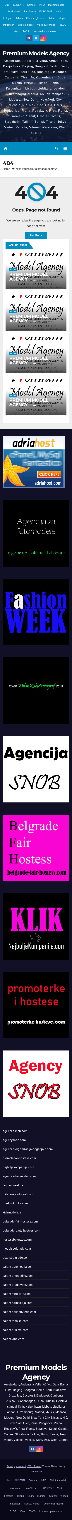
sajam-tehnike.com (15, 1321)
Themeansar (35, 1471)
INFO (42, 5)
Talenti (19, 18)
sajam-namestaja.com (17, 1302)
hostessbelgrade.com (17, 1239)
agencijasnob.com (15, 1131)
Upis (7, 5)
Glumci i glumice (35, 18)
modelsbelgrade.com (17, 1248)
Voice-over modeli (46, 24)
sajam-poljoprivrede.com (19, 1311)
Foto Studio (29, 11)
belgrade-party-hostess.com (21, 1230)
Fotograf (7, 18)
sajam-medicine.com (17, 1293)
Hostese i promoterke (44, 31)
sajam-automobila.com (18, 1266)
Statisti (51, 18)
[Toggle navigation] (65, 148)
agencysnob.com (14, 1140)
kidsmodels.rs (12, 1212)
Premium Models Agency (36, 53)
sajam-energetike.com (17, 1275)
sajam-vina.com (13, 1339)
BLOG (63, 24)
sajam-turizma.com (15, 1330)
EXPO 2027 (45, 11)
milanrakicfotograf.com (18, 1194)
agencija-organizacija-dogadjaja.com (28, 1149)
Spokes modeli (26, 24)
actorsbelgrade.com (16, 1257)
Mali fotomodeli (56, 5)
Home (6, 168)
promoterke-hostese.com (19, 1158)
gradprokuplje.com (15, 1203)
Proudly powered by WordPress (24, 1466)
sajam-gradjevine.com (17, 1284)
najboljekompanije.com (18, 1167)
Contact (31, 5)
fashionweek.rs (13, 1185)
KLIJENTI (18, 5)
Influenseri (8, 24)
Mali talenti (14, 11)
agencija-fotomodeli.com (19, 1176)
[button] (56, 148)
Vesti (58, 11)
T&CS (26, 31)
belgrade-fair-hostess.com (20, 1221)
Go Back (36, 235)
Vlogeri (62, 18)
